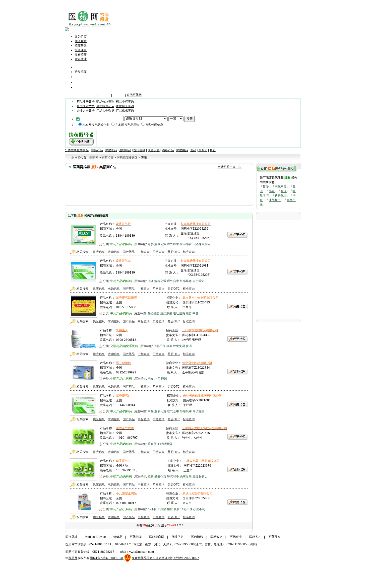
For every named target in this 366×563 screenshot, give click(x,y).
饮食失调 (179, 346)
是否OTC (174, 252)
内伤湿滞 (198, 281)
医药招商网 (156, 537)
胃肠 (151, 244)
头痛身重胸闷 (201, 244)
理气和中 (275, 200)
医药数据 (216, 537)
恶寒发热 (186, 476)
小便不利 (199, 509)
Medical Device (95, 537)
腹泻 (189, 346)
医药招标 (197, 537)
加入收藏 (81, 41)
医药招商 (136, 537)
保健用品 (182, 150)
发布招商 (81, 54)
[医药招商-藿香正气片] (83, 245)
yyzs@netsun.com (141, 552)
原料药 (202, 150)
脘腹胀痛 (166, 313)
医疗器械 (104, 95)
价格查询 (159, 252)
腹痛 (284, 191)
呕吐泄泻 (179, 313)
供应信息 (99, 252)
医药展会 (275, 537)
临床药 (69, 95)
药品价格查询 (105, 101)
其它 (213, 150)
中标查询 (144, 252)
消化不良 (281, 186)
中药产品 (97, 150)
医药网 (72, 558)
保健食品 (111, 150)
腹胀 (266, 186)
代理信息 (82, 87)
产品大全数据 (105, 110)
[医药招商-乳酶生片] (83, 349)
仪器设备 (118, 95)
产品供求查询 (125, 110)
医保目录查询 (125, 106)
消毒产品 (168, 150)
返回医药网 (134, 95)
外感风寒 (186, 281)
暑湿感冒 (186, 244)
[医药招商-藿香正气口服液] (83, 316)
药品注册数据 (86, 101)
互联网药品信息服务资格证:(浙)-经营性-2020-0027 (165, 558)
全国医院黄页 (86, 106)
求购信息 (114, 252)
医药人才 (255, 537)
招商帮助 (81, 45)
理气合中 (173, 281)
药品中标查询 (125, 101)
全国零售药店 (105, 106)
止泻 (157, 378)
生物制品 (125, 150)
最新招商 (82, 76)
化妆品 (91, 95)
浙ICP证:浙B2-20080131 (106, 558)
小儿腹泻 (154, 509)
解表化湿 (281, 195)
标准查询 (189, 252)
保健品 (80, 95)
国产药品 (129, 252)
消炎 (151, 281)
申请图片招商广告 (230, 167)
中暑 (195, 313)
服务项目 (81, 50)
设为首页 (81, 36)
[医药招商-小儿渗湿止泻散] (83, 512)
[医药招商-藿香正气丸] (83, 282)
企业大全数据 (86, 110)
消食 (151, 378)
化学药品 (83, 150)
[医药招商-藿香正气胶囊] (83, 447)
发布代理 (81, 59)
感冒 (272, 191)
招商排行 (82, 82)
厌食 (177, 509)
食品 (193, 150)
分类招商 (81, 71)
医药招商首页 (87, 67)
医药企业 (236, 537)
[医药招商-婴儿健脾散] (83, 382)
